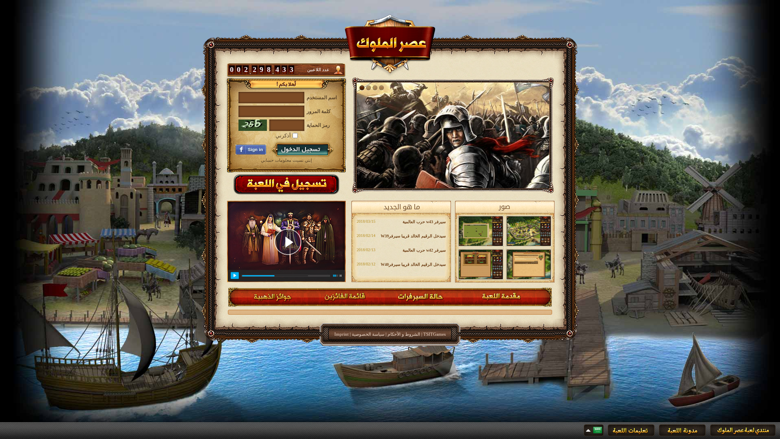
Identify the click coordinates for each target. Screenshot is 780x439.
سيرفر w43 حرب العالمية (424, 222)
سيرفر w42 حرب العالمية (424, 250)
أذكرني (283, 136)
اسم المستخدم (322, 97)
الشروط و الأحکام (404, 334)
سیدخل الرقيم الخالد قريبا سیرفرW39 (413, 236)
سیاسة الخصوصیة (368, 334)
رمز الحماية (318, 125)
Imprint (341, 334)
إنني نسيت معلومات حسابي (286, 160)
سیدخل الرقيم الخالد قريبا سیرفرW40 (413, 264)
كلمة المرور (319, 111)
